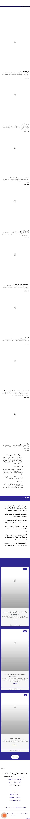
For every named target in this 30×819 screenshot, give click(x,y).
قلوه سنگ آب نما (24, 124)
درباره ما (8, 815)
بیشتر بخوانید (26, 77)
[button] (15, 757)
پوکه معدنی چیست (24, 71)
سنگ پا (27, 337)
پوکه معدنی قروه (24, 444)
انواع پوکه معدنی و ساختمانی (21, 231)
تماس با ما (13, 815)
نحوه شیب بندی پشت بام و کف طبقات (19, 177)
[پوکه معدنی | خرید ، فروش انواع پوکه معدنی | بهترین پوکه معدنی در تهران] (15, 3)
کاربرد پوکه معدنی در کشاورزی (20, 284)
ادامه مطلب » (15, 619)
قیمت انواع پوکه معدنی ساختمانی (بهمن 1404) (16, 390)
